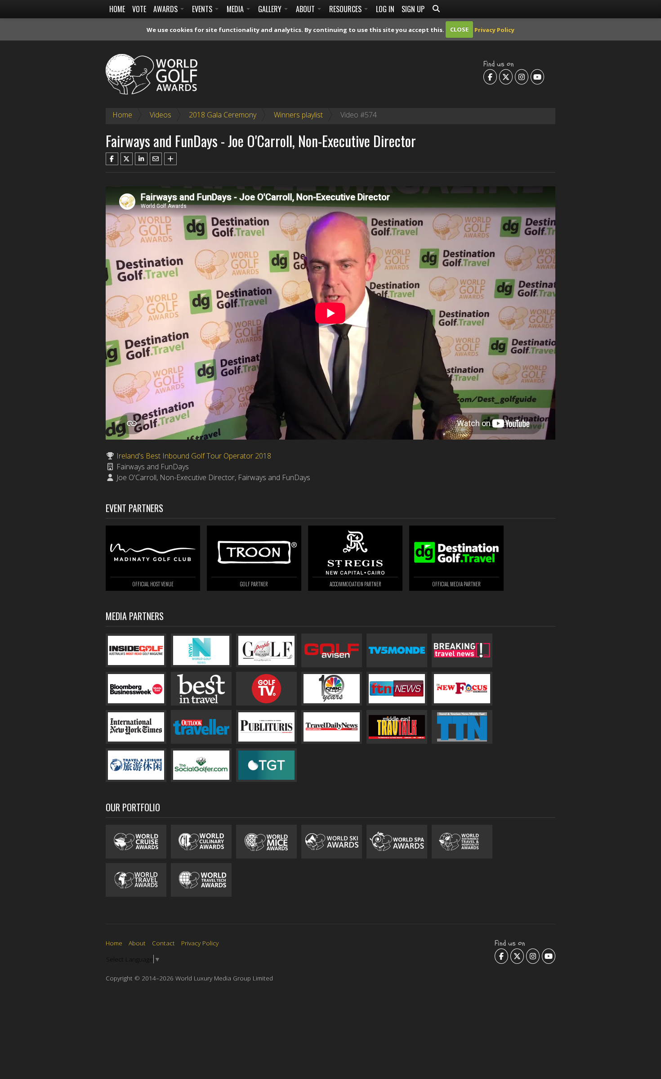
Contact (163, 943)
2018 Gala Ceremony (222, 115)
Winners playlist (298, 115)
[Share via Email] (156, 159)
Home (117, 9)
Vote (139, 9)
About (306, 9)
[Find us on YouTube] (537, 76)
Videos (160, 115)
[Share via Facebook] (112, 159)
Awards (166, 9)
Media (236, 9)
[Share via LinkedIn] (141, 159)
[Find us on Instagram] (521, 76)
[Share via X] (127, 159)
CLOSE (459, 29)
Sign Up (413, 9)
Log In (385, 9)
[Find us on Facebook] (490, 76)
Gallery (270, 9)
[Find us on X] (506, 76)
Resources (346, 9)
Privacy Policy (494, 29)
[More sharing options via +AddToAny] (170, 159)
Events (203, 9)
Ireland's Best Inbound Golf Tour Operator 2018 (193, 456)
